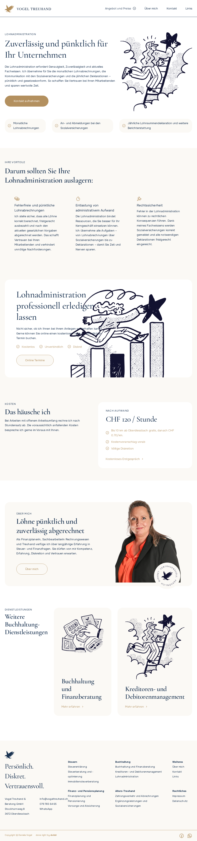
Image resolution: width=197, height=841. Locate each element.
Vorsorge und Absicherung (84, 805)
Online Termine (35, 360)
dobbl (53, 835)
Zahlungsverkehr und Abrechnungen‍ (137, 796)
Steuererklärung (77, 766)
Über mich (178, 766)
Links (175, 776)
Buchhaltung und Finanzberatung (135, 766)
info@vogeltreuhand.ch (54, 799)
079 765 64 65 (48, 804)
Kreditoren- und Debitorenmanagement (138, 771)
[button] (120, 8)
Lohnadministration (127, 776)
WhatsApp (46, 809)
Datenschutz (180, 801)
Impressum (178, 796)
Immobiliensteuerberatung (83, 781)
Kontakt (177, 771)
